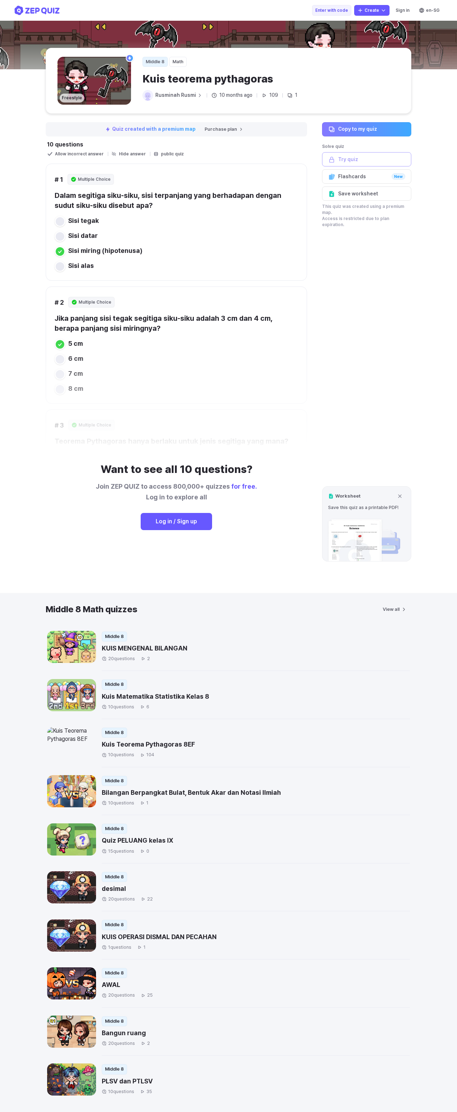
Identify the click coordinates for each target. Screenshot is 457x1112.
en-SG (433, 10)
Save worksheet (358, 193)
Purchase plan (221, 129)
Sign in (403, 10)
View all (391, 609)
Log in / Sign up (176, 521)
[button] (366, 524)
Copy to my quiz (357, 129)
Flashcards (370, 176)
